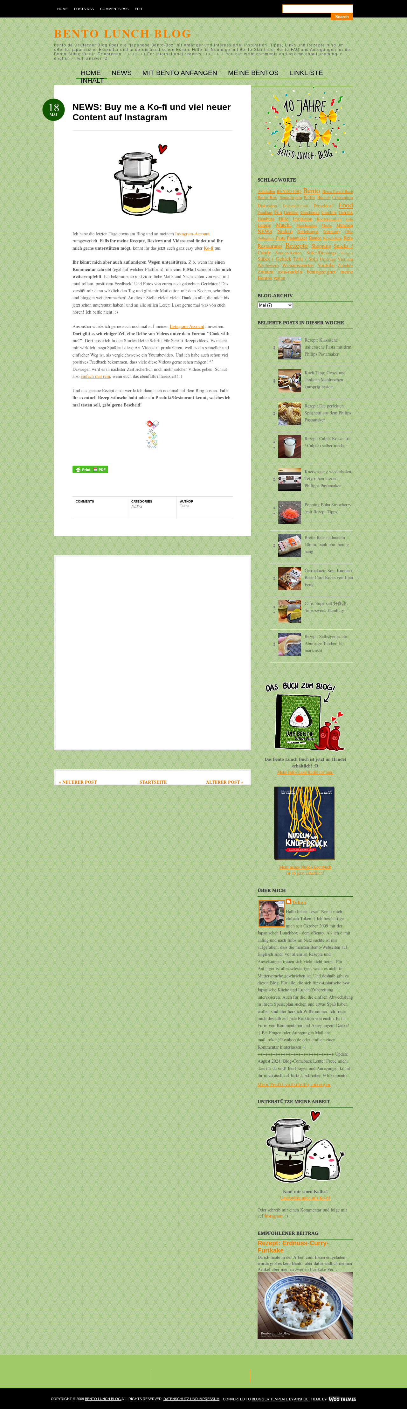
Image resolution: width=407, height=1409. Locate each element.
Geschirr (329, 212)
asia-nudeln (290, 271)
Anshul (301, 1399)
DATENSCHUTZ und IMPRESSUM (191, 1399)
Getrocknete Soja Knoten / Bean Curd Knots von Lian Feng (329, 577)
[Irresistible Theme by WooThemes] (342, 1399)
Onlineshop (266, 238)
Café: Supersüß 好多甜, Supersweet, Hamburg (326, 606)
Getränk (346, 212)
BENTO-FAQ (289, 191)
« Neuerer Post (78, 782)
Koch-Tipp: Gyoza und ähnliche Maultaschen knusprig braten (325, 380)
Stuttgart (347, 253)
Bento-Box (267, 197)
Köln (349, 219)
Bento (311, 190)
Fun (278, 212)
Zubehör (345, 265)
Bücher (323, 197)
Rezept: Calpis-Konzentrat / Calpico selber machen (328, 441)
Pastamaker (297, 238)
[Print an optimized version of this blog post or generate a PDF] (90, 472)
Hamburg (266, 219)
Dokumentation (295, 206)
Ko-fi (208, 248)
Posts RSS (84, 9)
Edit (139, 9)
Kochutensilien (329, 219)
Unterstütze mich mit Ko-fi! (305, 1198)
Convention (342, 197)
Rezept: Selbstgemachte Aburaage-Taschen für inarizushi (326, 643)
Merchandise (306, 225)
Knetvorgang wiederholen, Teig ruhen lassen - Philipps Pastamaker (328, 479)
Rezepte (296, 245)
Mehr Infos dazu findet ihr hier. (305, 772)
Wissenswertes (298, 265)
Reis (348, 237)
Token (299, 902)
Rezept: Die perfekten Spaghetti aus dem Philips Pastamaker (328, 413)
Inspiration (302, 219)
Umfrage (328, 259)
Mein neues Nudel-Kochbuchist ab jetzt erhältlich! (305, 870)
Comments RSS (114, 9)
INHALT (92, 80)
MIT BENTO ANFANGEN (180, 72)
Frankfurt (265, 212)
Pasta (280, 238)
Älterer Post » (224, 782)
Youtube (326, 265)
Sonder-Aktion (288, 253)
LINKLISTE (306, 72)
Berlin (309, 197)
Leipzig (264, 225)
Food (346, 204)
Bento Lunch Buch (337, 191)
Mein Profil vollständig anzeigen (294, 1084)
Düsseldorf (323, 206)
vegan (279, 277)
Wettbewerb (268, 265)
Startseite (153, 782)
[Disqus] (152, 652)
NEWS (123, 72)
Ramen (315, 238)
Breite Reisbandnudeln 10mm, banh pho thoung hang (327, 544)
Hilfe (283, 219)
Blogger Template (270, 1399)
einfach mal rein (95, 376)
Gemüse (291, 212)
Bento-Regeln (290, 197)
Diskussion (267, 206)
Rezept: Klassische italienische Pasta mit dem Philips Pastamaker (328, 347)
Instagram (273, 1216)
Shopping (321, 245)
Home (62, 9)
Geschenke (310, 212)
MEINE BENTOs (254, 72)
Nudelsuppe (307, 231)
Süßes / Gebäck (274, 258)
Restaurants (270, 245)
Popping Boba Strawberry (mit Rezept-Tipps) (328, 508)
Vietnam (345, 259)
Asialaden (266, 191)
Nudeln (285, 231)
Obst (349, 231)
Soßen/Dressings (321, 253)
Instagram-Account (192, 234)
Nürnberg (332, 231)
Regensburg (332, 238)
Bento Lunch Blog (123, 33)
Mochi (326, 225)
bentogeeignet (321, 271)
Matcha (284, 224)
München (344, 225)
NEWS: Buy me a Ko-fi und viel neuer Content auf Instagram (151, 112)
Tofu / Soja (305, 258)
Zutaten (265, 271)
